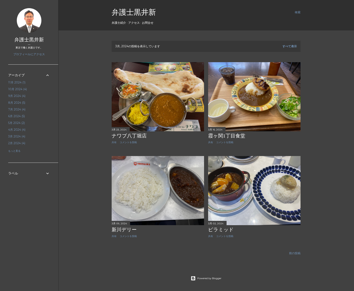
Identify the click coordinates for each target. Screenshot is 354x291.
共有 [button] (114, 142)
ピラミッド (221, 229)
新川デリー (124, 229)
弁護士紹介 (119, 23)
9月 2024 (16, 96)
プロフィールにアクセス (29, 54)
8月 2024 (16, 102)
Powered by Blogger (209, 278)
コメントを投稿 (128, 142)
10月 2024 (17, 89)
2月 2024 (16, 143)
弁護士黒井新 (134, 12)
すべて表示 (290, 46)
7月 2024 (16, 109)
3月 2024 (16, 136)
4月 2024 (16, 129)
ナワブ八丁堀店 (129, 136)
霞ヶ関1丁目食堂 (226, 136)
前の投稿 (295, 253)
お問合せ (147, 23)
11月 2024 (16, 82)
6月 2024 (16, 116)
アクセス (134, 23)
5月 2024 (16, 123)
